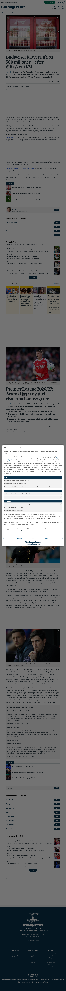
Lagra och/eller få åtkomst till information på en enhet (17, 480)
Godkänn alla (48, 538)
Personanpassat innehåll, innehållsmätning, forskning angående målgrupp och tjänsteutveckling (27, 486)
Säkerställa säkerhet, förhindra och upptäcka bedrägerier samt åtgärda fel (22, 504)
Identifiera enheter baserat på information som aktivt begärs (19, 497)
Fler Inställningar (18, 538)
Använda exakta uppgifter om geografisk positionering (17, 493)
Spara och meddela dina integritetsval (13, 510)
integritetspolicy (20, 530)
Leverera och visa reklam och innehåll (13, 507)
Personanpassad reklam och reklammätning (15, 483)
